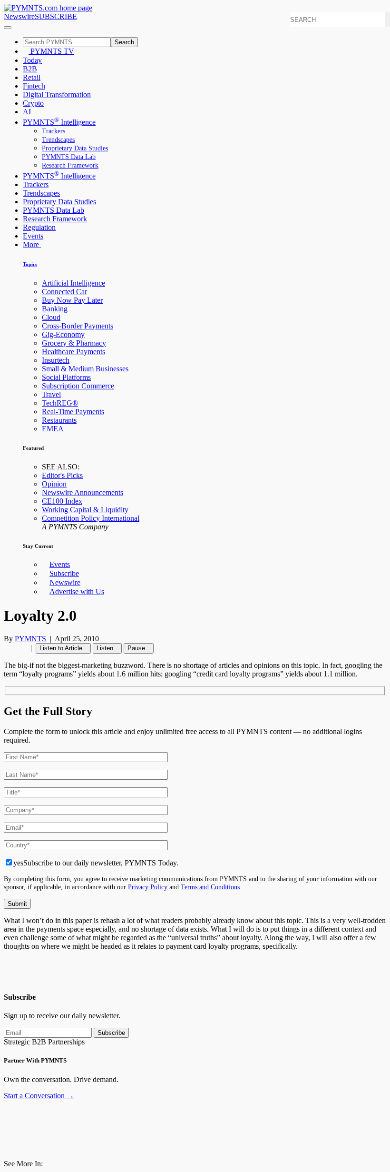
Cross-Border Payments (77, 326)
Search (124, 42)
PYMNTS (30, 639)
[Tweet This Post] (12, 648)
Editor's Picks (62, 475)
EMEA (53, 429)
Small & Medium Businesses (85, 369)
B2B (30, 69)
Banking (55, 309)
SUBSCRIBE (56, 16)
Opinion (54, 484)
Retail (31, 77)
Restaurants (59, 420)
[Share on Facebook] (7, 648)
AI (27, 112)
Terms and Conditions (210, 887)
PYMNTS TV (51, 51)
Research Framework (70, 165)
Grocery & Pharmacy (74, 343)
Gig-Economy (63, 334)
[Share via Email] (24, 648)
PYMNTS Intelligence (59, 122)
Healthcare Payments (73, 352)
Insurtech (55, 360)
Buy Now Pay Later (72, 300)
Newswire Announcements (82, 492)
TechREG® (60, 403)
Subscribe (64, 573)
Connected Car (64, 292)
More (32, 244)
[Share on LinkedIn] (18, 648)
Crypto (33, 103)
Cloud (51, 317)
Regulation (39, 227)
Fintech (34, 86)
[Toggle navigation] (7, 27)
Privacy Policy (147, 887)
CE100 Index (62, 501)
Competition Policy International (90, 518)
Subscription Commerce (78, 386)
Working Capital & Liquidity (85, 510)
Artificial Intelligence (73, 283)
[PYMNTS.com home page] (48, 8)
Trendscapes (58, 139)
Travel (51, 394)
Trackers (53, 131)
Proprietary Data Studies (75, 148)
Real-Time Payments (73, 411)
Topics (30, 264)
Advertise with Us (76, 591)
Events (33, 236)
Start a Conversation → (39, 1096)
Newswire (19, 16)
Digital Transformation (57, 94)
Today (32, 60)
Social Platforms (66, 377)
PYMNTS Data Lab (69, 156)
